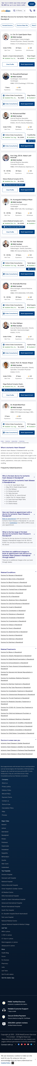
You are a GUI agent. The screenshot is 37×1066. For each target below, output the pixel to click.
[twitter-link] (15, 1044)
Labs (3, 967)
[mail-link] (28, 1044)
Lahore (4, 828)
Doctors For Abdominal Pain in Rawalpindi (14, 632)
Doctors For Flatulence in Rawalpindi (12, 614)
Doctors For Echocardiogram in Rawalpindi (14, 663)
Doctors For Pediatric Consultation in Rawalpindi (16, 730)
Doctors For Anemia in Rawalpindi (11, 635)
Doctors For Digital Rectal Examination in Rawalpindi (17, 659)
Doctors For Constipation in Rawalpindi (13, 610)
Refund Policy (6, 794)
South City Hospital (8, 910)
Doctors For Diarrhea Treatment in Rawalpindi (15, 684)
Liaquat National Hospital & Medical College (16, 924)
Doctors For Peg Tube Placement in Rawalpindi (16, 687)
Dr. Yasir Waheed (16, 242)
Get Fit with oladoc (8, 974)
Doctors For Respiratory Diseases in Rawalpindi (16, 586)
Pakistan (7, 441)
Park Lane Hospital (7, 917)
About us (5, 783)
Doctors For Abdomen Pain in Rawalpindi (14, 600)
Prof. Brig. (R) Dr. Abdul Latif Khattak (20, 156)
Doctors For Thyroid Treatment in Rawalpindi (15, 698)
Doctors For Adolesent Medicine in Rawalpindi (15, 719)
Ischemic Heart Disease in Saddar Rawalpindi (15, 743)
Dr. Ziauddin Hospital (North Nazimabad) (14, 914)
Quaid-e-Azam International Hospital (13, 899)
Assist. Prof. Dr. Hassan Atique (21, 363)
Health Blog (5, 953)
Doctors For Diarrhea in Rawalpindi (12, 642)
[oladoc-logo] (5, 11)
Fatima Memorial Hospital (10, 885)
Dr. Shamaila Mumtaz (18, 284)
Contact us (5, 801)
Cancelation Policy (8, 808)
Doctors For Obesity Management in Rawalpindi (16, 656)
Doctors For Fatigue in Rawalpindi (11, 625)
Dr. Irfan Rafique (16, 323)
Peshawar (5, 842)
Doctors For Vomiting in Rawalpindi (12, 593)
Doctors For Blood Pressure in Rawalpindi (14, 582)
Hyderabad (5, 867)
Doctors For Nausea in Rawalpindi (11, 575)
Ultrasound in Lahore (8, 946)
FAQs (3, 811)
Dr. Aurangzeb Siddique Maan (21, 200)
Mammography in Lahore (10, 942)
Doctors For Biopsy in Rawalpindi (11, 652)
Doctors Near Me (22, 25)
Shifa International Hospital (10, 896)
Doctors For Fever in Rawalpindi (11, 628)
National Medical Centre (9, 921)
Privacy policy (6, 786)
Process (4, 815)
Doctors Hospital (7, 874)
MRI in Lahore (6, 931)
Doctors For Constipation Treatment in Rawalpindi (17, 691)
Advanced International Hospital (12, 903)
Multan (4, 839)
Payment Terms (7, 797)
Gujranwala (5, 846)
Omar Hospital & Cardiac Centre (12, 889)
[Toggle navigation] (34, 10)
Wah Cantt (5, 864)
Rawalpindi (14, 441)
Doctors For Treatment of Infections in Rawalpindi (16, 726)
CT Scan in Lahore (7, 938)
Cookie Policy (6, 1063)
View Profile (10, 64)
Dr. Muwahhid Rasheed (19, 74)
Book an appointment (9, 519)
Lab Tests (5, 971)
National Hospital (7, 881)
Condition (21, 441)
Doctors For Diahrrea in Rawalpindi (12, 639)
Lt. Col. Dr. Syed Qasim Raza (20, 34)
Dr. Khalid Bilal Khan (17, 405)
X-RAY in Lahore (7, 935)
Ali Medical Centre (7, 892)
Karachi (4, 824)
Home (2, 441)
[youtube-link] (25, 1044)
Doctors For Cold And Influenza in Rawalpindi (15, 603)
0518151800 (13, 523)
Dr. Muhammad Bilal (17, 113)
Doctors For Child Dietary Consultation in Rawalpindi (17, 733)
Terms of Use (6, 804)
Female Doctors (7, 25)
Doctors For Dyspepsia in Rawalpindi (12, 617)
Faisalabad (5, 849)
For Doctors (5, 960)
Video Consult (11, 104)
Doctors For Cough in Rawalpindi (11, 607)
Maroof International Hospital (11, 906)
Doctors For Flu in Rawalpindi (10, 596)
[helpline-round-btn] (30, 10)
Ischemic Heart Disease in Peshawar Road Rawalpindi (18, 750)
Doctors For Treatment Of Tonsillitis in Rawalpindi (16, 723)
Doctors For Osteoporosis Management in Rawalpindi (18, 694)
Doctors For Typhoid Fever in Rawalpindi (13, 589)
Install (32, 4)
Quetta (4, 860)
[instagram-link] (21, 1044)
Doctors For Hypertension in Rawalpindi (13, 621)
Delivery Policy (6, 790)
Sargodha (5, 853)
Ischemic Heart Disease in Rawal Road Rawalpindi (17, 754)
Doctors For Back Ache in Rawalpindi (12, 579)
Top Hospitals (6, 871)
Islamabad (5, 832)
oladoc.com (31, 1039)
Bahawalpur (5, 857)
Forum (4, 956)
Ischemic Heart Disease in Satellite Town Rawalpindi (17, 747)
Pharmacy (5, 963)
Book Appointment (27, 64)
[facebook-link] (18, 1044)
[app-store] (10, 983)
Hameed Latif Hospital (9, 878)
